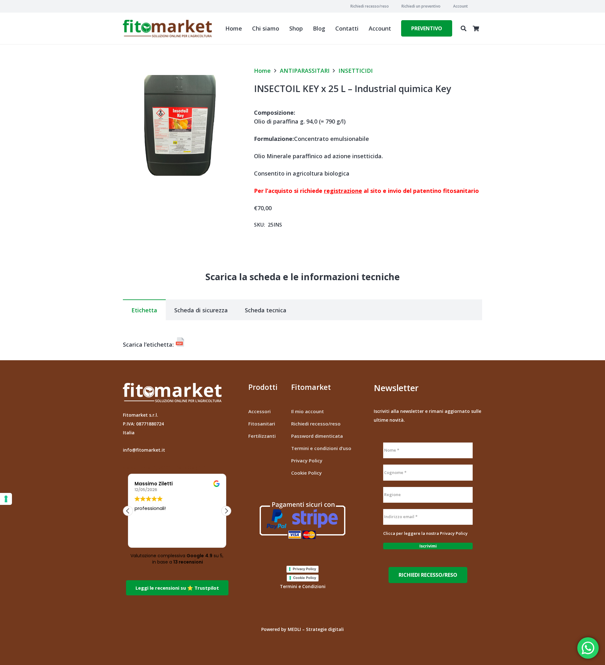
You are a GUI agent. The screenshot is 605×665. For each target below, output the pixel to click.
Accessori (259, 411)
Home (262, 70)
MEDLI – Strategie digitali (316, 629)
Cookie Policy (306, 473)
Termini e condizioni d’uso (321, 448)
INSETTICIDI (355, 70)
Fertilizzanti (262, 436)
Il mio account (307, 411)
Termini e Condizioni (303, 586)
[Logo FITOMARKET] (167, 28)
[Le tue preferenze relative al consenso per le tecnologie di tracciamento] (6, 499)
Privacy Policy (306, 460)
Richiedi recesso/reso (316, 423)
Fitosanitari (261, 423)
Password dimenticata (317, 436)
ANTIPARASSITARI (305, 70)
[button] (470, 6)
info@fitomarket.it (144, 450)
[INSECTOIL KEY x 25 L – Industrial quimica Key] (180, 71)
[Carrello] (476, 28)
